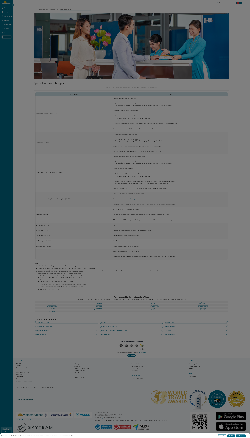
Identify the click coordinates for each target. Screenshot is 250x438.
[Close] (248, 435)
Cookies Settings (222, 435)
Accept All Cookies (241, 435)
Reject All (231, 435)
